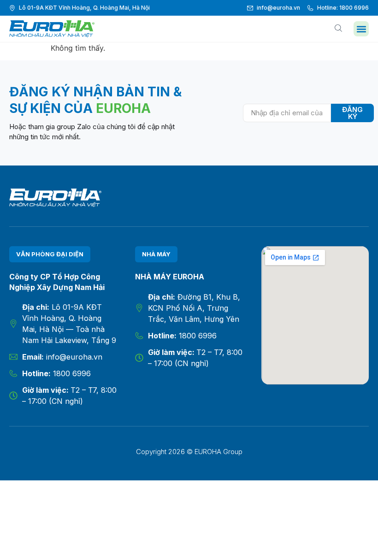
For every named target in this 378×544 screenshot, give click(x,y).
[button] (361, 28)
